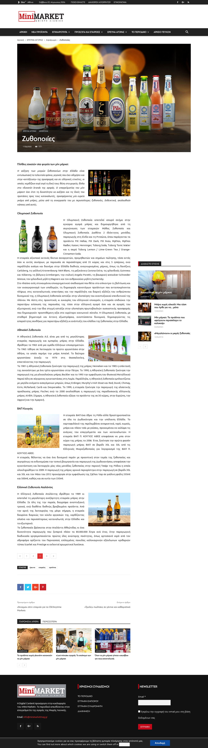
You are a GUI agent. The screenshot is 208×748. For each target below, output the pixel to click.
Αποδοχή (160, 743)
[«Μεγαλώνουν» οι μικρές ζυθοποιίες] (144, 336)
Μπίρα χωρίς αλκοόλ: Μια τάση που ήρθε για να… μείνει (170, 306)
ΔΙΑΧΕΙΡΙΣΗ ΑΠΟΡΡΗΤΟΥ (99, 2)
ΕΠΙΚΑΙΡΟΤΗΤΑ (59, 32)
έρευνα (32, 567)
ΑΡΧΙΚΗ (23, 32)
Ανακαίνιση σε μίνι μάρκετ (156, 292)
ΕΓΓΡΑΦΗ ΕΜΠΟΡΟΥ (88, 701)
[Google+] (183, 2)
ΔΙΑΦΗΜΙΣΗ (84, 711)
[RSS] (188, 2)
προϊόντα (52, 567)
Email (142, 696)
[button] (187, 32)
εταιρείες (42, 567)
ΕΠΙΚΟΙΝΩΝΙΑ (120, 2)
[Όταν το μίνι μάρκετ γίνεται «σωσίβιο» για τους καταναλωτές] (112, 640)
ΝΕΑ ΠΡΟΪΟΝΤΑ (40, 32)
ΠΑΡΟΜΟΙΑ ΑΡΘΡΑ (29, 621)
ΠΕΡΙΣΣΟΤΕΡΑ (50, 621)
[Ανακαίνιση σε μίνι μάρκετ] (164, 284)
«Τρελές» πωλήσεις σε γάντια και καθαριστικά (107, 607)
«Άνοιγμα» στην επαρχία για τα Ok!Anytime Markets (39, 609)
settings (124, 744)
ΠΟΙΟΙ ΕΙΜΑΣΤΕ (78, 2)
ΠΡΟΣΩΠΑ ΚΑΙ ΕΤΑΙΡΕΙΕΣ (87, 32)
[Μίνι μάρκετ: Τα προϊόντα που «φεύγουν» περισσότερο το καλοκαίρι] (144, 320)
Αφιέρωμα (51, 40)
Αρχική (20, 40)
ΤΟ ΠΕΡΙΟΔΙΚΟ (139, 32)
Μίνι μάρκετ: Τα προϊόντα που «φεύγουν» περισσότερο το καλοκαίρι (169, 320)
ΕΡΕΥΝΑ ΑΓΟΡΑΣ (115, 32)
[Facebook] (177, 2)
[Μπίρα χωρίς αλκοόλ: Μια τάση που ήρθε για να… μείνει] (144, 307)
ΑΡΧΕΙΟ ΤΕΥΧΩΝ (162, 32)
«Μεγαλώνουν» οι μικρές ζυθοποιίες (172, 333)
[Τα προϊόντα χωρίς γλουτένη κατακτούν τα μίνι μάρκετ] (35, 640)
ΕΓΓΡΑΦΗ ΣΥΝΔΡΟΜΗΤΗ (90, 706)
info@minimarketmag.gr (35, 717)
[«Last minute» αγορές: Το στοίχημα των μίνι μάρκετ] (73, 640)
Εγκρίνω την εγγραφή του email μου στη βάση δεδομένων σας (164, 714)
